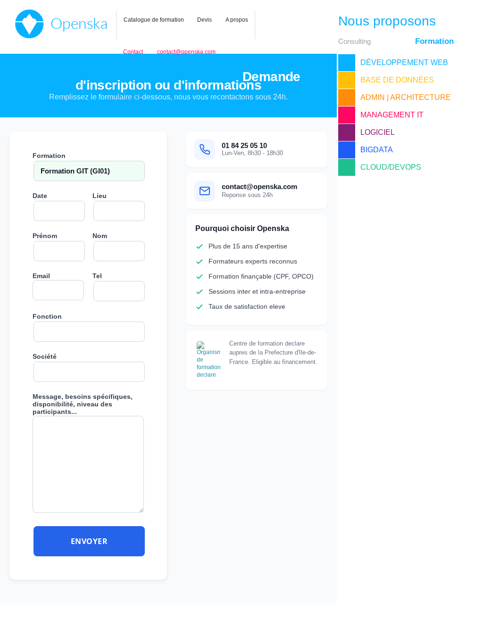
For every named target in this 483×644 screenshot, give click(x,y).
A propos (236, 20)
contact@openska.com (186, 52)
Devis (204, 20)
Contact (133, 52)
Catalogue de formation (154, 20)
